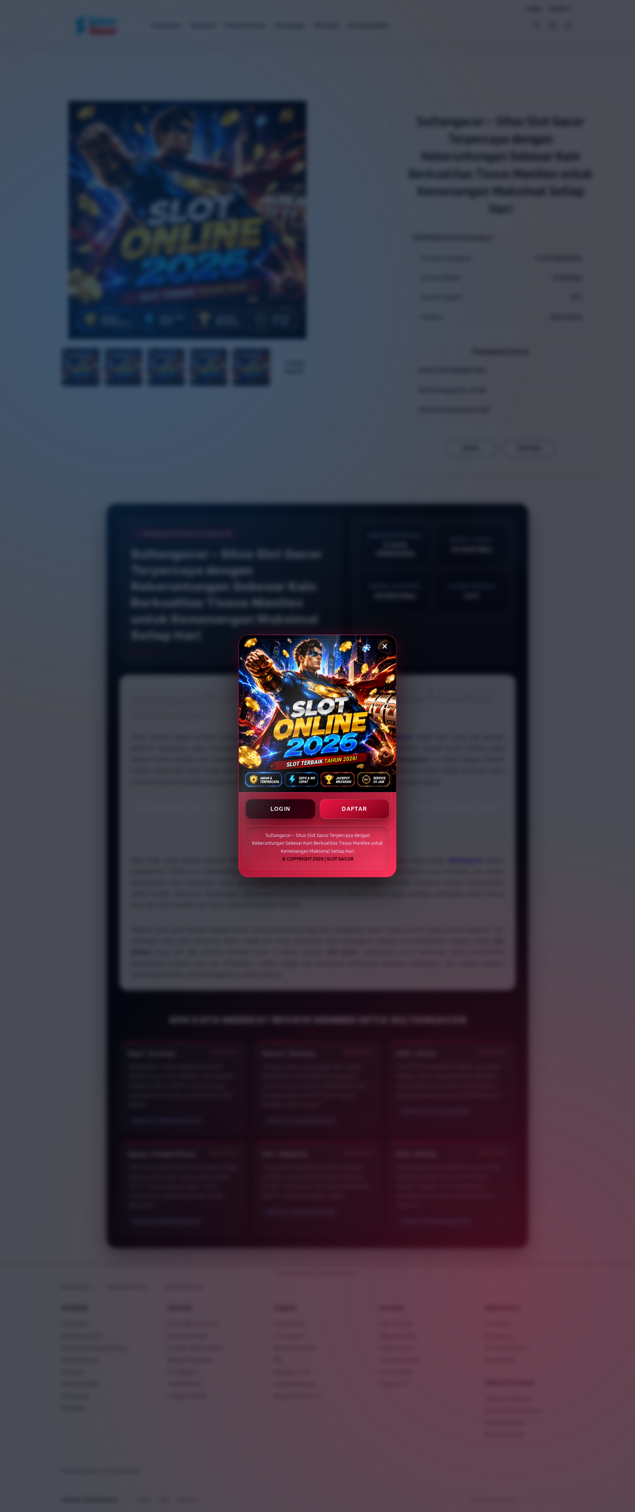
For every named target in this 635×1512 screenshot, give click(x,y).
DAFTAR (354, 809)
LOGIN (280, 809)
